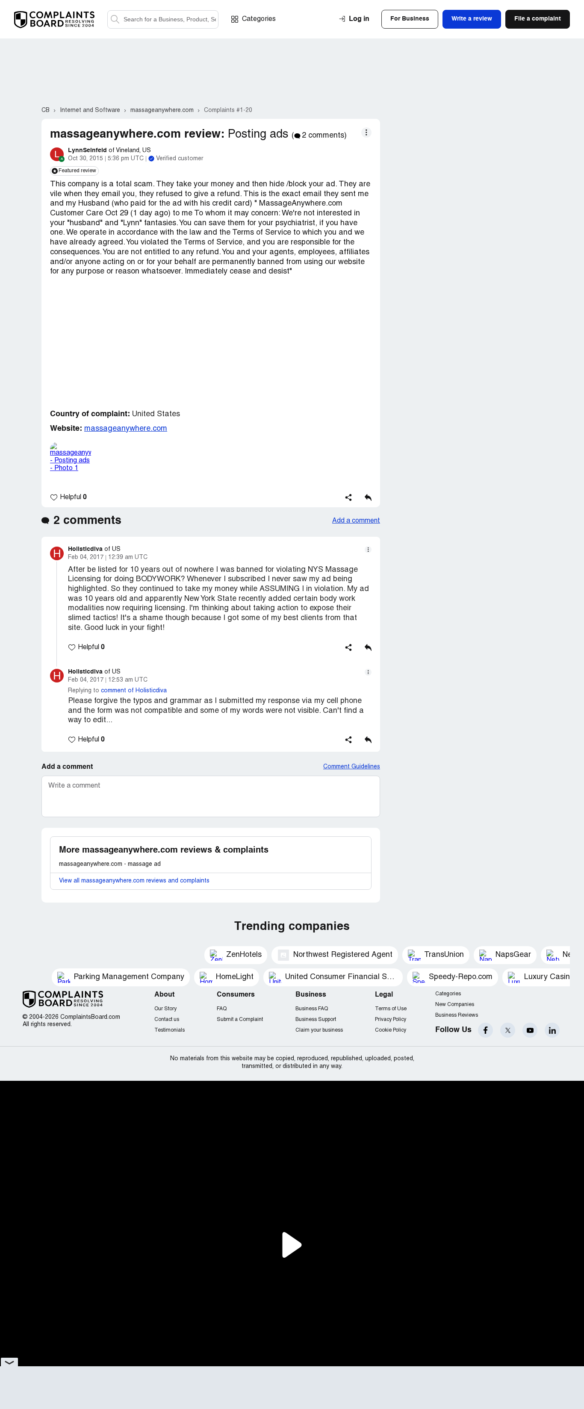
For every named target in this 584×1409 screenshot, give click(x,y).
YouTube (529, 1030)
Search (115, 19)
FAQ (222, 1008)
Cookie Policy (390, 1030)
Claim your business (319, 1030)
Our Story (165, 1008)
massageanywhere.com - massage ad (110, 864)
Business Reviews (456, 1015)
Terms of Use (391, 1008)
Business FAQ (311, 1008)
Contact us (166, 1019)
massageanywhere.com (125, 428)
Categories (259, 19)
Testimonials (169, 1030)
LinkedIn (552, 1030)
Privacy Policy (390, 1019)
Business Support (315, 1019)
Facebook (485, 1030)
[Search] (162, 19)
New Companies (454, 1004)
